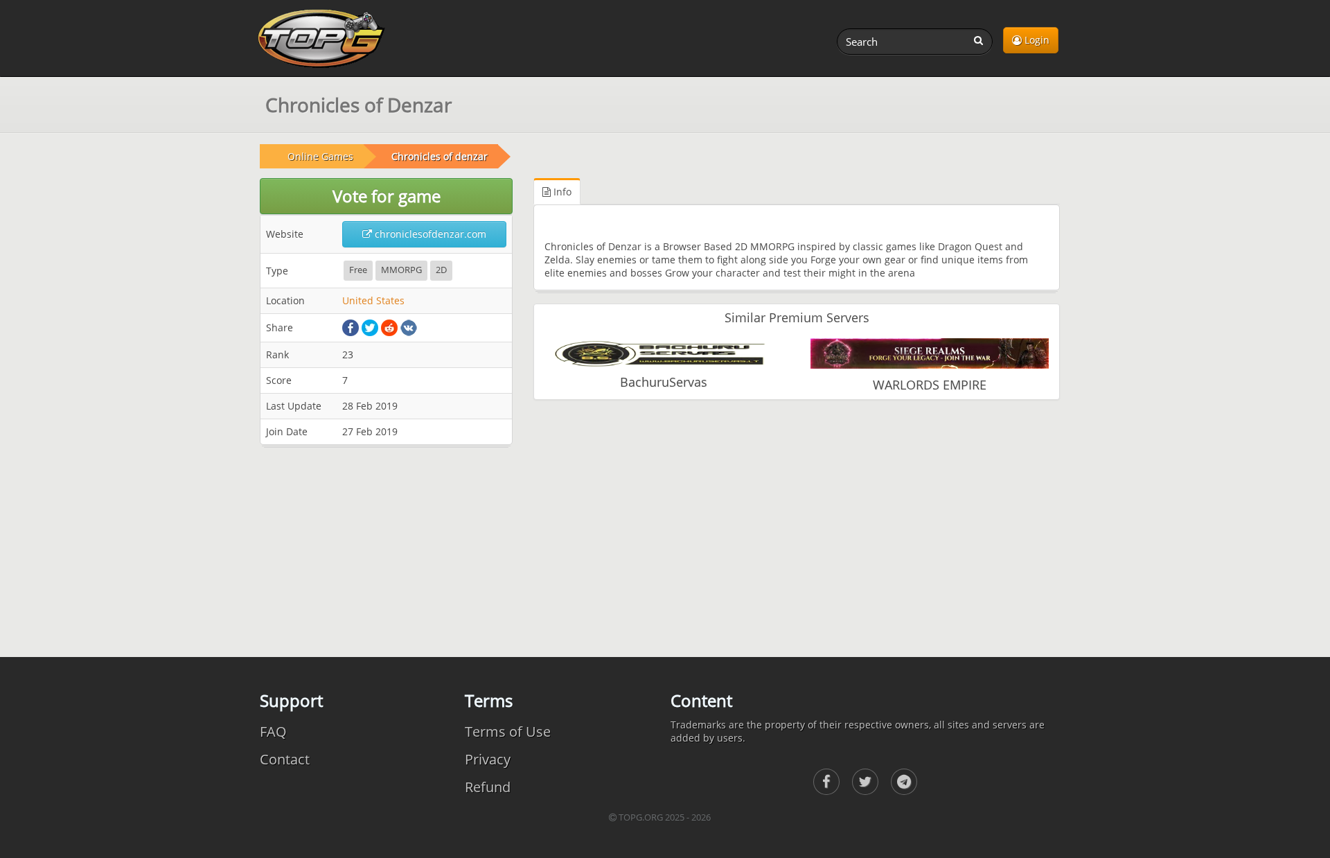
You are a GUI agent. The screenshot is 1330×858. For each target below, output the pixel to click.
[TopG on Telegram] (904, 781)
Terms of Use (508, 731)
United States (373, 300)
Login (1035, 39)
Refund (488, 787)
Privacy (488, 759)
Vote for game (386, 195)
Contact (285, 759)
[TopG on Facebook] (826, 781)
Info (561, 191)
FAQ (273, 731)
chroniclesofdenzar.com (429, 233)
